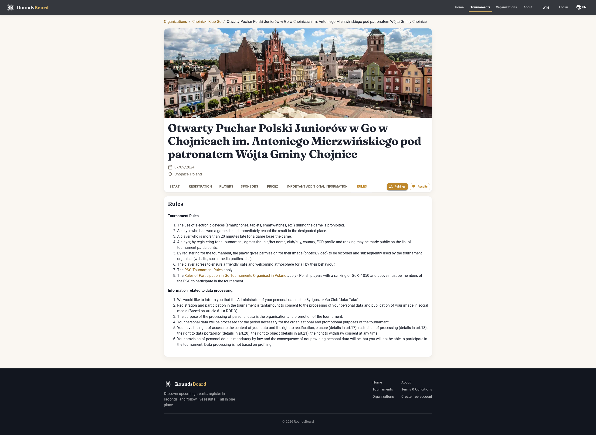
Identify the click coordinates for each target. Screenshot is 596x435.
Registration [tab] (200, 186)
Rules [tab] (362, 186)
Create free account (416, 396)
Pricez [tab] (272, 186)
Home (459, 7)
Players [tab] (226, 186)
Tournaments (480, 7)
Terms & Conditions (416, 389)
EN (584, 7)
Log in (563, 7)
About (528, 7)
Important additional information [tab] (317, 186)
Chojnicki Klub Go (206, 21)
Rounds (33, 7)
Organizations (506, 7)
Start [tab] (174, 186)
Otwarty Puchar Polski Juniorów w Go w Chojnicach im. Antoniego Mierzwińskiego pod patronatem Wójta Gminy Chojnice (294, 141)
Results (423, 186)
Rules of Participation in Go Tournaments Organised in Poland (235, 275)
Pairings (400, 186)
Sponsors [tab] (249, 186)
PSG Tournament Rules (203, 270)
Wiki (546, 7)
